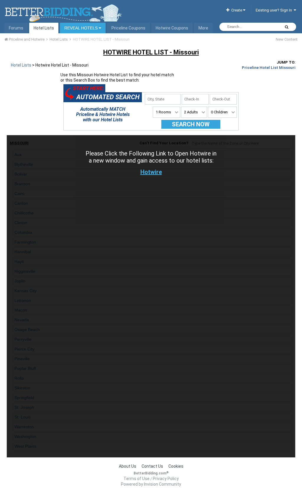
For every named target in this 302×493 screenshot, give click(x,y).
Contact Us (152, 466)
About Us (127, 466)
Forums (16, 28)
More (203, 28)
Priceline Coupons (128, 28)
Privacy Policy (166, 478)
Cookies (175, 466)
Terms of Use (137, 478)
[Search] (286, 27)
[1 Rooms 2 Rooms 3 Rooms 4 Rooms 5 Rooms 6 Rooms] (166, 112)
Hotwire (151, 172)
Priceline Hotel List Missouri (269, 67)
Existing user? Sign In (275, 10)
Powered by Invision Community (151, 484)
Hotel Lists (44, 28)
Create (236, 10)
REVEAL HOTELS (81, 28)
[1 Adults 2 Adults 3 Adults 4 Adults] (194, 112)
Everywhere (263, 27)
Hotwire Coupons (172, 28)
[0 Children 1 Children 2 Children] (222, 112)
